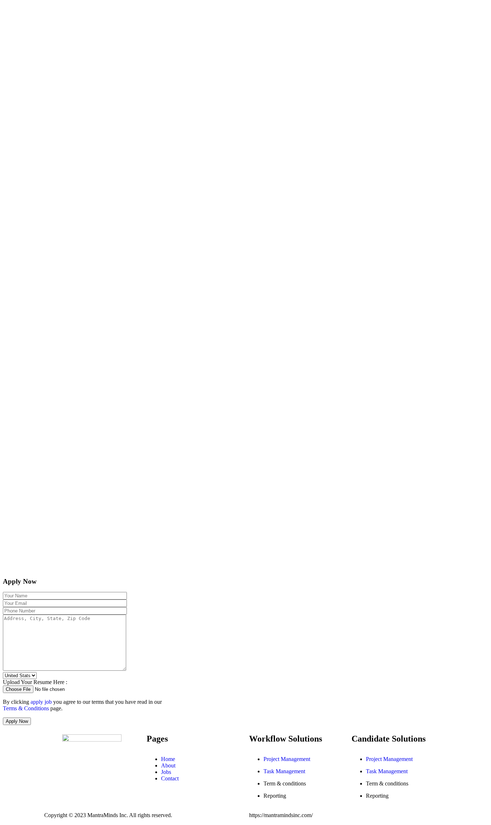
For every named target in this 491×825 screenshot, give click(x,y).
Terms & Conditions (26, 708)
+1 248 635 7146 (81, 773)
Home (168, 759)
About (168, 765)
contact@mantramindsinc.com (94, 766)
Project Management (286, 759)
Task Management (284, 771)
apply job (41, 702)
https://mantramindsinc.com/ (281, 815)
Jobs (166, 772)
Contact (170, 778)
